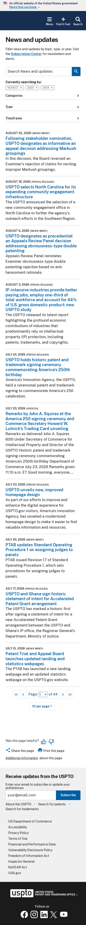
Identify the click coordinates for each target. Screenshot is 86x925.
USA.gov (14, 873)
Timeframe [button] (43, 118)
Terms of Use (18, 838)
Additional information (22, 758)
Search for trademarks (22, 809)
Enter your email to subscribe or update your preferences (38, 786)
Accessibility (17, 827)
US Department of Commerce (30, 821)
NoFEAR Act (17, 867)
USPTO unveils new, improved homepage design (34, 492)
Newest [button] (13, 87)
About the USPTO (18, 804)
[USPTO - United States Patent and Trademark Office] (43, 896)
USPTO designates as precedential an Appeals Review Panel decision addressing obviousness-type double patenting (41, 243)
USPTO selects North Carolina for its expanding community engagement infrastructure (41, 192)
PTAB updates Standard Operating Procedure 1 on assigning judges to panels (39, 549)
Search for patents (52, 804)
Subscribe (68, 795)
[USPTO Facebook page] (23, 917)
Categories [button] (43, 95)
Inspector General (21, 861)
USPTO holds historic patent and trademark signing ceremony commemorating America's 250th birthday (38, 367)
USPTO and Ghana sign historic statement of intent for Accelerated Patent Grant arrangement (40, 598)
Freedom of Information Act (28, 856)
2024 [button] (46, 87)
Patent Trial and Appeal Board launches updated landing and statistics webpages (35, 658)
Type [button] (43, 107)
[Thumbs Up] (44, 742)
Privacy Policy (18, 833)
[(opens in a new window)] (33, 917)
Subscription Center (26, 54)
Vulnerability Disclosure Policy (30, 850)
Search (78, 24)
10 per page (41, 706)
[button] (20, 751)
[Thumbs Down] (51, 742)
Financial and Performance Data (32, 844)
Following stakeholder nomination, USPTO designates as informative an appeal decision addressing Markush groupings (41, 146)
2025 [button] (30, 87)
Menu (49, 24)
